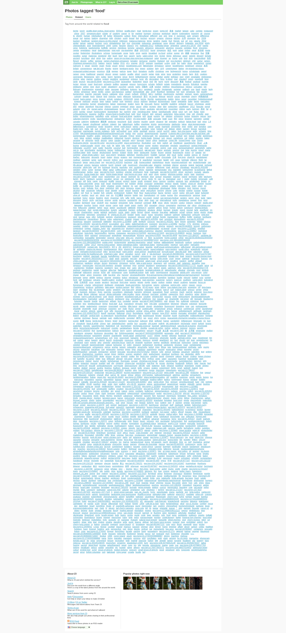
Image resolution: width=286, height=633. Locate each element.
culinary (77, 96)
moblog (97, 79)
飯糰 (82, 321)
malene (126, 186)
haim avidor (127, 251)
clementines (93, 219)
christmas (159, 71)
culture (127, 36)
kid (126, 183)
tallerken (131, 155)
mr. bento (153, 96)
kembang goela (127, 68)
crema (195, 342)
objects (92, 311)
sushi (125, 38)
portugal (208, 165)
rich (145, 268)
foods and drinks (133, 285)
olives (141, 170)
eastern (183, 261)
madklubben (107, 138)
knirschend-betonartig (89, 328)
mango (89, 79)
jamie (93, 160)
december (108, 333)
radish (165, 143)
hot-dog (173, 203)
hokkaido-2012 (146, 45)
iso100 (166, 131)
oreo (175, 148)
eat (182, 41)
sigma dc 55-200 (118, 214)
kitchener (175, 304)
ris (132, 186)
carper (80, 340)
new (92, 87)
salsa (111, 170)
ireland (118, 165)
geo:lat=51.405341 (164, 221)
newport (138, 203)
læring (175, 33)
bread (131, 38)
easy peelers (171, 249)
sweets (192, 56)
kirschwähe (90, 150)
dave (102, 188)
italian (113, 104)
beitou (90, 172)
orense (96, 272)
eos (190, 41)
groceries (203, 48)
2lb (120, 247)
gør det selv (98, 68)
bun (209, 321)
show (189, 63)
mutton (210, 330)
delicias (175, 167)
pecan (77, 212)
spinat (150, 126)
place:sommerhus (132, 143)
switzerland (148, 345)
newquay (126, 231)
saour (87, 340)
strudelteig (158, 306)
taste (203, 198)
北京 (121, 304)
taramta (149, 247)
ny (209, 181)
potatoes (118, 99)
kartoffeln (99, 116)
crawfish (153, 226)
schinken (77, 304)
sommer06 (132, 200)
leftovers (100, 190)
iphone (83, 84)
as (170, 58)
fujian (165, 208)
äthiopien (132, 315)
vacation (108, 179)
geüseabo (168, 333)
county (144, 74)
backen (76, 41)
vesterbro (176, 74)
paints (144, 53)
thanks (108, 68)
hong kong (142, 84)
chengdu (191, 270)
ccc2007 (87, 148)
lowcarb (125, 140)
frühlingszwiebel (126, 333)
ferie (89, 181)
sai (166, 299)
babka (116, 63)
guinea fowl (133, 321)
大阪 (136, 162)
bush (115, 56)
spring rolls (175, 285)
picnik (75, 306)
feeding (99, 198)
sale (189, 36)
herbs (75, 104)
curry (105, 43)
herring (160, 190)
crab (169, 148)
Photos (69, 17)
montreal (158, 345)
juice (181, 112)
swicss (195, 155)
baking (95, 38)
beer (102, 101)
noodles (76, 56)
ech (111, 338)
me (156, 136)
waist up (178, 280)
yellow (81, 106)
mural (76, 311)
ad (171, 143)
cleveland (78, 342)
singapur (89, 333)
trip (99, 167)
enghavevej (119, 193)
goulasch (132, 217)
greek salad (128, 335)
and (195, 126)
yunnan (162, 155)
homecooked (145, 162)
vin (204, 152)
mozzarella (120, 311)
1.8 (209, 121)
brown (204, 181)
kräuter (175, 210)
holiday (132, 183)
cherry (194, 96)
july (186, 112)
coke (175, 190)
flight (201, 160)
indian (187, 50)
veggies (199, 138)
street (137, 74)
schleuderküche (80, 114)
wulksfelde (116, 235)
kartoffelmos (113, 256)
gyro (134, 265)
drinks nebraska (114, 294)
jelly (122, 198)
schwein (107, 84)
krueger (163, 58)
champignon (78, 287)
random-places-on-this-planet (104, 41)
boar (107, 190)
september (159, 183)
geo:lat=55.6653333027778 (195, 268)
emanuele (200, 330)
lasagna (92, 114)
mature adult (180, 289)
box (125, 56)
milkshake (77, 148)
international (165, 200)
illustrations (97, 53)
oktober (169, 116)
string (75, 328)
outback (186, 89)
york (121, 101)
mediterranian (79, 172)
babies (101, 63)
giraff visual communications (166, 247)
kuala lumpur (151, 193)
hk (113, 145)
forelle (163, 217)
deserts (186, 84)
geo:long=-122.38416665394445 (175, 240)
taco (116, 268)
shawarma (143, 258)
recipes (152, 106)
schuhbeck (101, 214)
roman (208, 63)
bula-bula (89, 233)
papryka (107, 292)
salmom (176, 214)
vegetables (85, 50)
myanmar (114, 198)
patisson (144, 321)
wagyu (157, 342)
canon (124, 33)
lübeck (99, 96)
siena (137, 294)
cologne (171, 263)
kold (121, 205)
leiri (141, 195)
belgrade (77, 277)
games (87, 38)
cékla (145, 106)
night (187, 77)
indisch (145, 114)
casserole (90, 190)
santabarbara (126, 328)
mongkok (185, 96)
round (203, 188)
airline (86, 87)
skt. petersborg (172, 323)
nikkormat (118, 138)
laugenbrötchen (103, 330)
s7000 (76, 133)
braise (187, 116)
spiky (129, 345)
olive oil (76, 195)
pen (185, 136)
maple (164, 41)
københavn (128, 124)
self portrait (121, 131)
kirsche (115, 167)
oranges (78, 181)
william (113, 301)
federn (76, 315)
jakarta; (206, 172)
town (202, 112)
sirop (138, 53)
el (74, 323)
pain (110, 318)
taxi (108, 323)
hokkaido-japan (162, 45)
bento (75, 31)
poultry (204, 92)
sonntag (150, 167)
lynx (75, 208)
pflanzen (127, 96)
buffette (104, 48)
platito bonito (119, 318)
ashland (94, 235)
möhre (167, 328)
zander (117, 140)
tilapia (88, 321)
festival (188, 81)
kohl (133, 114)
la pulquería (199, 170)
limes (167, 311)
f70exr (131, 136)
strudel (142, 306)
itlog (177, 221)
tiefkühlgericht (141, 77)
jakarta (197, 41)
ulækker (92, 208)
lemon (122, 66)
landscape (144, 152)
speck (182, 210)
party (188, 109)
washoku (123, 167)
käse (82, 138)
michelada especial (141, 326)
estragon (193, 304)
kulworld (205, 193)
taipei (94, 92)
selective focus (118, 342)
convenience (86, 68)
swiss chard (94, 162)
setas (196, 294)
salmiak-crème (184, 338)
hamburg (91, 179)
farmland (86, 203)
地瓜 (169, 50)
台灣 (184, 38)
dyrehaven (138, 172)
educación (160, 48)
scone (76, 321)
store (122, 188)
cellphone (146, 299)
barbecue (163, 140)
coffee (91, 61)
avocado (157, 119)
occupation (114, 224)
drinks (77, 92)
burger (93, 104)
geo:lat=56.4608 (169, 235)
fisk (198, 92)
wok (145, 174)
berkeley (123, 321)
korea (185, 71)
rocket (156, 198)
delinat (156, 217)
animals (167, 150)
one (165, 36)
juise (153, 129)
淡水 (197, 74)
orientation (136, 299)
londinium (189, 66)
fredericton (85, 53)
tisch (182, 294)
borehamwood (110, 249)
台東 (151, 87)
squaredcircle (185, 195)
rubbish (86, 256)
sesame (76, 140)
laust (92, 195)
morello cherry (142, 155)
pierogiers (204, 342)
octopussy (188, 208)
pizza (95, 99)
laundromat (207, 308)
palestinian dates (147, 245)
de (81, 186)
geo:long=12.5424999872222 (145, 240)
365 (146, 205)
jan (144, 318)
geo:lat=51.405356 (149, 219)
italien (181, 68)
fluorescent (169, 306)
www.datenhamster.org (137, 226)
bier (129, 268)
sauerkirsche (190, 143)
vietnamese (119, 119)
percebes (158, 214)
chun (197, 198)
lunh (95, 148)
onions (87, 165)
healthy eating (108, 280)
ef (110, 33)
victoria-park (147, 136)
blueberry (150, 265)
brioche (122, 200)
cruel (171, 258)
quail (95, 308)
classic (192, 285)
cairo (134, 268)
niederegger (79, 214)
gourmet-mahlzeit (179, 162)
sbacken (159, 231)
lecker (76, 84)
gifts (111, 311)
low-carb (148, 104)
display (200, 183)
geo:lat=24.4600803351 (173, 254)
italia (75, 183)
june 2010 (164, 313)
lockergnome (120, 242)
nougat (190, 210)
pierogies (91, 214)
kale (192, 174)
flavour (95, 318)
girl (122, 129)
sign (134, 112)
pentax (182, 190)
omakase (77, 124)
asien (133, 205)
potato (167, 84)
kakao (108, 101)
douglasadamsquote (200, 296)
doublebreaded (152, 228)
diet (168, 155)
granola (154, 212)
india (87, 129)
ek (83, 140)
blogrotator (101, 238)
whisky (97, 263)
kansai (82, 217)
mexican (111, 313)
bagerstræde (106, 226)
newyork (132, 176)
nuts (109, 145)
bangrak (199, 165)
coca (91, 282)
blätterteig (94, 121)
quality (200, 265)
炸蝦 (76, 282)
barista (104, 256)
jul (124, 345)
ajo (210, 258)
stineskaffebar (119, 226)
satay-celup (148, 56)
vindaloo (116, 277)
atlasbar (181, 270)
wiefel (166, 77)
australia (151, 109)
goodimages (178, 66)
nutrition (158, 94)
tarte (196, 210)
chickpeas (199, 104)
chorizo (207, 221)
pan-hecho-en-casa (133, 174)
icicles (163, 318)
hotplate (100, 217)
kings (149, 41)
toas (193, 340)
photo (130, 152)
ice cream (147, 198)
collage (165, 186)
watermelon (92, 306)
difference (204, 36)
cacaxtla (143, 323)
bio (198, 38)
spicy (133, 140)
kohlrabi (185, 160)
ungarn (195, 36)
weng (191, 198)
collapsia (165, 285)
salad (180, 50)
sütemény (197, 251)
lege (171, 36)
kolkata (90, 188)
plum (106, 198)
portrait (179, 136)
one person (196, 272)
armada (118, 265)
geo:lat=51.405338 (81, 176)
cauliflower (184, 106)
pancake (123, 136)
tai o (141, 89)
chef (199, 45)
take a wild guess (144, 263)
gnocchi (106, 160)
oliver (180, 172)
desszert (174, 81)
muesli (205, 155)
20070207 (144, 50)
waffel (157, 157)
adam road (150, 261)
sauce (139, 106)
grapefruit (99, 89)
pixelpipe (145, 124)
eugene (77, 101)
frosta (108, 66)
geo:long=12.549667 (187, 231)
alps (99, 342)
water (100, 148)
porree (95, 152)
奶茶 (151, 321)
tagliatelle (182, 101)
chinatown (184, 167)
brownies (97, 275)
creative (147, 296)
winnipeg (119, 296)
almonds (89, 140)
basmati (155, 326)
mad (139, 31)
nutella (189, 190)
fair (116, 333)
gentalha (196, 263)
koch (92, 96)
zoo (118, 176)
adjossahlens (139, 330)
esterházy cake (111, 254)
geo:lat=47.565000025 (190, 333)
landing (156, 41)
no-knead (165, 228)
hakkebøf (77, 272)
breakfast (153, 53)
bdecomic (85, 157)
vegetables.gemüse (82, 335)
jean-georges (148, 280)
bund (153, 50)
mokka (169, 282)
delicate (84, 315)
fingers (108, 321)
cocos (199, 285)
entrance (178, 308)
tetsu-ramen (179, 114)
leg (102, 162)
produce (89, 287)
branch (189, 256)
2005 (75, 112)
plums (203, 212)
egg (167, 71)
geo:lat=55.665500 (90, 231)
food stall (113, 304)
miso (204, 121)
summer (177, 89)
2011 (122, 63)
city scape (152, 323)
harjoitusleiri (149, 195)
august (158, 176)
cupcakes (198, 87)
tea (121, 112)
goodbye (174, 261)
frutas (196, 112)
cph (190, 112)
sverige (77, 318)
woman (98, 170)
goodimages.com (134, 66)
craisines (112, 308)
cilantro (136, 121)
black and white (86, 183)
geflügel (158, 321)
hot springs (147, 285)
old (193, 114)
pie (205, 87)
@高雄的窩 (203, 96)
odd (165, 301)
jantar (151, 74)
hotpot (115, 101)
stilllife (92, 277)
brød (165, 119)
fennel (140, 212)
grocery (152, 38)
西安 (203, 109)
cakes (173, 131)
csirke (87, 245)
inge (189, 114)
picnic (144, 179)
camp (95, 181)
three (134, 36)
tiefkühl (159, 84)
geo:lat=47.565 (177, 330)
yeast (150, 318)
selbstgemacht (185, 311)
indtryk (162, 323)
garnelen (198, 119)
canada (76, 121)
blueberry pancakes (135, 228)
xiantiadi (143, 131)
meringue (181, 205)
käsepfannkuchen (105, 119)
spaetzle (149, 170)
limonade (197, 321)
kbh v (150, 94)
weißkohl (165, 342)
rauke (96, 212)
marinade (154, 172)
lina (137, 68)
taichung (208, 176)
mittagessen (186, 321)
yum (183, 92)
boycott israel (168, 251)
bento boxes (98, 321)
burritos (87, 205)
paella (205, 45)
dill (191, 299)
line (134, 133)
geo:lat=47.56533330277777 (94, 258)
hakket (195, 277)
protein (89, 138)
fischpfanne (138, 313)
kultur (109, 36)
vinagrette (86, 308)
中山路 (158, 330)
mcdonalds (118, 340)
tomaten (134, 61)
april (151, 174)
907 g (114, 247)
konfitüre (144, 338)
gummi (174, 313)
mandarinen (172, 217)
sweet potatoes (157, 249)
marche (88, 94)
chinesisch (138, 150)
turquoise (117, 345)
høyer (99, 208)
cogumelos (171, 205)
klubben (130, 261)
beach (124, 176)
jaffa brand (186, 247)
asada (97, 282)
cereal (138, 308)
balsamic (135, 338)
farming (117, 77)
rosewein (153, 224)
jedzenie (198, 292)
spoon (169, 138)
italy (157, 68)
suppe (177, 53)
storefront (89, 106)
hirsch (85, 200)
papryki (189, 292)
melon (92, 198)
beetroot (153, 101)
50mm (200, 140)
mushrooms (169, 94)
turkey (129, 119)
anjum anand (163, 261)
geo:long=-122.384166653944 (87, 242)
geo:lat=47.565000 (81, 330)
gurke (180, 155)
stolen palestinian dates (127, 245)
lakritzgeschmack (168, 326)
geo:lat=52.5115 (107, 172)
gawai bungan (79, 210)
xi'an (83, 109)
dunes (104, 263)
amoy (89, 275)
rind (151, 81)
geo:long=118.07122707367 (198, 254)
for (133, 33)
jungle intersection (101, 210)
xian (207, 114)
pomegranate (79, 136)
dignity (79, 36)
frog (96, 188)
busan (122, 109)
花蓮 (108, 71)
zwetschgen (140, 335)
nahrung (77, 66)
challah (128, 219)
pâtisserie (87, 272)
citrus (194, 205)
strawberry (112, 87)
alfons (159, 208)
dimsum (145, 294)
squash (95, 101)
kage (129, 71)
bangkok (202, 129)
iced (106, 311)
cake (192, 31)
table (118, 145)
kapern (94, 340)
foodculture (78, 235)
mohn (186, 174)
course (207, 33)
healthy (90, 136)
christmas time (144, 112)
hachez (182, 224)
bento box (147, 31)
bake (190, 101)
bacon (190, 104)
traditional (90, 74)
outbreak (185, 301)
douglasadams (80, 299)
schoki (110, 99)
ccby (119, 231)
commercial (189, 308)
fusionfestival (121, 315)
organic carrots (142, 249)
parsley (186, 129)
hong (167, 81)
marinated (92, 299)
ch (193, 152)
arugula (183, 165)
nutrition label (79, 152)
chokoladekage (111, 109)
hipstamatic (167, 89)
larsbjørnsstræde (136, 270)
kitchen (177, 38)
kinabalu (121, 155)
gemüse (98, 61)
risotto (198, 136)
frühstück (195, 84)
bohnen (195, 109)
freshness (98, 333)
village (157, 335)
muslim (144, 121)
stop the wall (181, 251)
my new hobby (139, 119)
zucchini (122, 87)
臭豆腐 (165, 330)
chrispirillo (175, 126)
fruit (170, 41)
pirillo (190, 126)
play (182, 77)
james (135, 126)
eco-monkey (176, 61)
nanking (137, 116)
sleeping (143, 186)
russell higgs (184, 140)
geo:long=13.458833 (175, 233)
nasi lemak (126, 256)
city (88, 109)
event (194, 323)
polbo (103, 77)
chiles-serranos (80, 261)
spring (163, 148)
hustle (179, 277)
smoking (116, 289)
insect (187, 152)
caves (108, 289)
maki (125, 308)
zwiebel (76, 345)
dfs (146, 79)
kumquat (106, 167)
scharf (182, 212)
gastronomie (161, 99)
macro (109, 63)
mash (181, 292)
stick (146, 200)
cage (144, 188)
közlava (140, 235)
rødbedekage (168, 242)
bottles (116, 84)
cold (105, 296)
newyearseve (162, 272)
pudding (173, 104)
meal (194, 50)
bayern (115, 152)
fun (178, 63)
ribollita (143, 328)
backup (103, 270)
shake (210, 212)
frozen (161, 152)
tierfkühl (142, 221)
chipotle (199, 114)
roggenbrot (78, 228)
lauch (144, 214)
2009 (153, 92)
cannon (162, 181)
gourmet (166, 315)
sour (194, 338)
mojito (147, 282)
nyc (136, 45)
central (139, 311)
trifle (190, 251)
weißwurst (119, 299)
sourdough (121, 208)
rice (128, 43)
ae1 (122, 224)
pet (188, 340)
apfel (195, 131)
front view (124, 282)
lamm (196, 212)
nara (88, 217)
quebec (85, 195)
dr (200, 155)
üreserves (153, 338)
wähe (208, 148)
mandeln (177, 170)
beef (121, 56)
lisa (103, 58)
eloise (108, 205)
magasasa (121, 233)
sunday (99, 179)
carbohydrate (199, 242)
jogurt (201, 150)
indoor (180, 186)
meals (185, 74)
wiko (83, 79)
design (83, 61)
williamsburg (154, 186)
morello (86, 326)
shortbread (95, 124)
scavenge (160, 280)
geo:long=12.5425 (156, 233)
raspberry (108, 268)
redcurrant (105, 328)
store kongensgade (196, 124)
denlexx (136, 138)
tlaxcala (199, 106)
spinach (158, 114)
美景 (206, 66)
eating (110, 58)
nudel (103, 87)
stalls (127, 212)
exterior (103, 165)
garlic (137, 87)
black (145, 81)
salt (94, 167)
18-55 (141, 63)
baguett (85, 345)
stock (102, 195)
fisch (135, 71)
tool (176, 340)
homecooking (100, 112)
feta (90, 289)
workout (76, 270)
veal (121, 160)
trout (139, 114)
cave (125, 272)
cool (179, 179)
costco (182, 203)
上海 (205, 143)
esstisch (119, 280)
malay (109, 157)
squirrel (175, 150)
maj (182, 150)
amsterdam (195, 181)
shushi (182, 340)
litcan (199, 143)
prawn (138, 188)
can (192, 306)
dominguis (207, 136)
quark (174, 315)
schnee (106, 53)
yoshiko (122, 306)
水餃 (105, 275)
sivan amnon (140, 251)
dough (149, 306)
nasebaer (158, 63)
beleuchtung (184, 296)
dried (174, 112)
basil (198, 89)
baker (207, 138)
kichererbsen (164, 101)
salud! (149, 242)
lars (186, 181)
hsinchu (112, 96)
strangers (158, 263)
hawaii (86, 124)
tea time (112, 275)
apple (208, 104)
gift (84, 181)
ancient (76, 58)
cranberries (79, 268)
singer (199, 289)
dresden (182, 188)
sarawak (124, 84)
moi (154, 299)
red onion (184, 299)
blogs (169, 56)
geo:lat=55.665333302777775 (182, 265)
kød (83, 190)
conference (88, 186)
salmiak (103, 318)
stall (179, 263)
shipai (206, 251)
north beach (125, 126)
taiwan (186, 31)
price (207, 265)
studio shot (208, 203)
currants (149, 157)
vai (157, 200)
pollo (175, 200)
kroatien (76, 203)
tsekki (135, 195)
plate (107, 89)
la (164, 179)
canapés (140, 48)
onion (190, 79)
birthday (174, 77)
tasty (211, 89)
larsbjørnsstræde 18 (154, 270)
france (157, 104)
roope (148, 145)
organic (160, 38)
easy (86, 342)
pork (175, 50)
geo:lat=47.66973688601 (151, 301)
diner (121, 254)
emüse (189, 212)
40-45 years (148, 287)
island (184, 176)
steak (149, 116)
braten (131, 104)
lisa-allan (164, 212)
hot (177, 92)
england (148, 181)
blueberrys (208, 299)
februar (162, 96)
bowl (204, 195)
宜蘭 (207, 53)
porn (76, 138)
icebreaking (184, 33)
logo (116, 338)
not (81, 38)
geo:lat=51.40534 (100, 224)
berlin (196, 101)
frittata (199, 221)
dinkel (159, 210)
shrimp (76, 79)
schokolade (194, 71)
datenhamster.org (140, 224)
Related (79, 17)
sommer (76, 155)
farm (191, 74)
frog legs (182, 157)
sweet (203, 71)
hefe (113, 131)
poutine (76, 258)
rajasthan (83, 289)
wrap (157, 287)
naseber (77, 226)
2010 (129, 109)
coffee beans (121, 170)
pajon (85, 277)
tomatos (202, 126)
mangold (166, 126)
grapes (163, 174)
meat (94, 50)
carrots (131, 87)
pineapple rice (118, 228)
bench (109, 340)
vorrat (207, 106)
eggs (82, 74)
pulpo (182, 193)
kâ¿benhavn (155, 254)
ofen (94, 217)
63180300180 (79, 247)
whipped (147, 292)
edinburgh (129, 179)
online (169, 53)
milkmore (123, 41)
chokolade (119, 285)
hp (211, 340)
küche (143, 99)
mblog (182, 109)
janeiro (133, 282)
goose (187, 186)
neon (100, 176)
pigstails (174, 145)
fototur (141, 145)
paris (119, 96)
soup (165, 43)
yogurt (89, 112)
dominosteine (170, 231)
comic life (173, 140)
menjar (152, 77)
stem (140, 268)
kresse (194, 129)
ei (211, 109)
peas (160, 203)
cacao (177, 96)
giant (75, 289)
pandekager (201, 157)
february (77, 89)
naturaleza (149, 289)
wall (103, 183)
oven (83, 188)
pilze (121, 94)
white (135, 131)
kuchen (98, 43)
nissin (97, 145)
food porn (98, 84)
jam (130, 157)
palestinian (78, 233)
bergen (168, 193)
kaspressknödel (97, 345)
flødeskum (122, 270)
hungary (147, 33)
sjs (211, 210)
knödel (131, 214)
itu (138, 176)
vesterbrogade (199, 162)
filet (132, 287)
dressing (77, 200)
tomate (86, 96)
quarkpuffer (184, 315)
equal (75, 38)
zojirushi (196, 214)
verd (75, 217)
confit (148, 217)
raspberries (87, 270)
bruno (129, 150)
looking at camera (133, 280)
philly (207, 43)
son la (76, 150)
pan (141, 148)
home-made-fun (91, 174)
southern (187, 280)
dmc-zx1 (130, 238)
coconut (117, 148)
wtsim (178, 129)
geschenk (122, 121)
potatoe (96, 138)
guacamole (158, 292)
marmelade (88, 131)
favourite (203, 304)
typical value (138, 247)
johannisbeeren (87, 116)
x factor (88, 285)
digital (140, 183)
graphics (189, 294)
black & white (92, 323)
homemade (117, 53)
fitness (103, 219)
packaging (97, 335)
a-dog (167, 63)
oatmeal (185, 258)
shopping (191, 38)
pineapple (123, 203)
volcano (96, 280)
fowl (161, 219)
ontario (173, 186)
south (140, 181)
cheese (199, 66)
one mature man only (177, 287)
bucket (208, 183)
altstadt (198, 261)
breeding (180, 306)
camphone (178, 138)
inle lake (153, 304)
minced (187, 277)
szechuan (115, 129)
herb (75, 280)
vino (103, 145)
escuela (178, 48)
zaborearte (78, 245)
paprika (204, 84)
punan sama (97, 109)
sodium (188, 242)
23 (75, 294)
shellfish (201, 228)
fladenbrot (110, 326)
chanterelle (117, 335)
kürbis (128, 133)
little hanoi (132, 306)
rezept (76, 99)
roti (117, 326)
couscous (129, 340)
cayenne (174, 292)
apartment (164, 340)
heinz (85, 198)
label (102, 174)
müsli (101, 205)
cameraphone (206, 94)
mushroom (133, 165)
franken (131, 210)
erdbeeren (141, 210)
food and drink (125, 116)
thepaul (156, 138)
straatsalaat (153, 188)
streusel (141, 217)
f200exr (119, 31)
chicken (117, 38)
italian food (191, 121)
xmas (132, 106)
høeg (209, 198)
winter (76, 43)
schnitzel (168, 219)
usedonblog (164, 304)
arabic (97, 136)
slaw (96, 172)
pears (196, 94)
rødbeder (174, 212)
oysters (85, 226)
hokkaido (189, 43)
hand (138, 179)
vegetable (195, 77)
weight (200, 328)
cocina (140, 133)
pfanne (175, 165)
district (157, 268)
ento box (205, 214)
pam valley (184, 245)
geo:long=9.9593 (153, 235)
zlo (112, 195)
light (128, 145)
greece (132, 84)
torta (131, 203)
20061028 (128, 99)
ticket (115, 321)
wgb (144, 254)
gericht (170, 96)
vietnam (149, 63)
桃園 (187, 53)
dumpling (162, 277)
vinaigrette (174, 299)
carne (115, 205)
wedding (114, 79)
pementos (84, 104)
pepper (115, 71)
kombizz (119, 172)
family (75, 179)
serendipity (200, 148)
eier (131, 167)
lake (200, 176)
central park (94, 315)
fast (123, 43)
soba (109, 219)
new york (116, 50)
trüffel (189, 217)
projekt (155, 340)
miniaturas (133, 277)
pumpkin (179, 94)
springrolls (78, 77)
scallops (184, 282)
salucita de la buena (187, 326)
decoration (154, 79)
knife (133, 198)
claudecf (183, 79)
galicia (123, 71)
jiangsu (111, 233)
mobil (186, 179)
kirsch (115, 136)
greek (138, 136)
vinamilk (139, 342)
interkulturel (97, 36)
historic (183, 183)
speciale (97, 94)
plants (204, 89)
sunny (129, 330)
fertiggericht (175, 71)
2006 (108, 45)
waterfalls (77, 326)
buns (137, 104)
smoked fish (157, 296)
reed (198, 270)
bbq (165, 106)
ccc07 (150, 335)
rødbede (132, 208)
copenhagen (171, 68)
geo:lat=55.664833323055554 (199, 238)
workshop (166, 33)
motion (161, 282)
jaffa (127, 198)
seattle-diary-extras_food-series (100, 31)
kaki (147, 272)
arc (97, 195)
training (127, 195)
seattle (130, 74)
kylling (115, 160)
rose (194, 140)
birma (105, 304)
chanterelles (86, 212)
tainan (83, 43)
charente (139, 238)
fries (200, 200)
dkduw (172, 129)
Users (88, 17)
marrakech (129, 304)
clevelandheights (137, 275)
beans (105, 94)
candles (170, 181)
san (136, 186)
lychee (173, 208)
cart (172, 289)
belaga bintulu (201, 208)
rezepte (205, 81)
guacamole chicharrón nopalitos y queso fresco (188, 318)
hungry (128, 138)
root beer (154, 294)
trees (155, 181)
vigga (205, 289)
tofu (123, 145)
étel (109, 56)
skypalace (159, 66)
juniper (208, 277)
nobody (197, 203)
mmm (136, 99)
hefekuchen (120, 150)
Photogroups (87, 2)
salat (156, 58)
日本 (174, 157)
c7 (145, 238)
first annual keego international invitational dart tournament (173, 275)
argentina (174, 45)
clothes (138, 340)
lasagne (163, 133)
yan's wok (94, 226)
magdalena (184, 200)
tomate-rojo (173, 256)
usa (192, 89)
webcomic (106, 136)
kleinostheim (179, 219)
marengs (99, 268)
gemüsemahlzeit (186, 148)
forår (146, 172)
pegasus (77, 265)
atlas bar (112, 270)
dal (189, 205)
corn (210, 126)
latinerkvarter (171, 270)
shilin (103, 186)
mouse (119, 181)
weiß (117, 258)
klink (87, 235)
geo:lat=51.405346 (199, 167)
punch (137, 254)
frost (87, 193)
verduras (112, 121)
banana (95, 165)
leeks (137, 214)
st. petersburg (107, 315)
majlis (140, 205)
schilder (163, 294)
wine (163, 74)
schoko (151, 84)
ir (147, 254)
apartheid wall (154, 251)
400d (103, 272)
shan (141, 200)
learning (195, 33)
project (126, 181)
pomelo (109, 217)
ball (123, 148)
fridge (174, 188)
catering (85, 121)
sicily (91, 200)
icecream (158, 160)
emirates (173, 121)
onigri (198, 308)
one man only (128, 289)
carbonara (206, 226)
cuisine (115, 106)
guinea (153, 258)
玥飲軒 (145, 87)
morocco (146, 340)
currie (120, 212)
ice (122, 179)
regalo (123, 268)
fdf (105, 36)
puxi (103, 155)
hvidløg (154, 155)
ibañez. (76, 157)
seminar (196, 195)
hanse (166, 321)
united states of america (143, 231)
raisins (156, 285)
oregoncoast (104, 235)
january (150, 330)
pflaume (184, 304)
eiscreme (77, 167)
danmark (95, 256)
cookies (203, 74)
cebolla (109, 193)
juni (163, 138)
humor (154, 152)
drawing (157, 165)
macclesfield (199, 58)
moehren (200, 174)
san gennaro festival (169, 198)
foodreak (182, 335)
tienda (136, 328)
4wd (89, 210)
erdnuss (204, 224)
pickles (155, 145)
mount (128, 190)
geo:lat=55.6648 (94, 81)
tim (210, 338)
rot (158, 195)
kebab (191, 136)
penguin (144, 176)
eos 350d (199, 43)
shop (156, 174)
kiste (157, 74)
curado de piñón (155, 328)
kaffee (137, 124)
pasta (207, 50)
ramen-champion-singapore (116, 61)
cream (127, 94)
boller (75, 116)
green (142, 68)
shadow (110, 186)
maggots (83, 292)
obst (93, 58)
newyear (127, 265)
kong (161, 81)
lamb (75, 81)
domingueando (151, 133)
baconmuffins (101, 233)
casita (157, 126)
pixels (163, 268)
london (158, 87)
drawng (106, 335)
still (108, 272)
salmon (90, 43)
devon (108, 74)
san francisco (118, 92)
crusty (173, 228)
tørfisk (209, 170)
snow (125, 53)
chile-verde (163, 258)
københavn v (79, 126)
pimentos (191, 221)
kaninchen (103, 301)
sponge (107, 277)
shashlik (77, 308)
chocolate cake (146, 165)
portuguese (117, 272)
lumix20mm (188, 170)
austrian (145, 129)
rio (204, 321)
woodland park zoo (133, 296)
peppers (128, 101)
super (90, 170)
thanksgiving (88, 89)
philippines (206, 77)
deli (151, 114)
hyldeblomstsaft (205, 99)
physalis (139, 304)
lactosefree (126, 81)
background (148, 315)
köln (159, 143)
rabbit (94, 176)
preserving (78, 174)
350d (204, 41)
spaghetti (199, 79)
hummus (197, 233)
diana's (130, 45)
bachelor (128, 162)
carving (84, 311)
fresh (195, 48)
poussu (167, 296)
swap (177, 160)
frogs (100, 292)
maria (207, 150)
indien (191, 138)
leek (89, 152)
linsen (142, 109)
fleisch (76, 61)
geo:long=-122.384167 (189, 235)
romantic (125, 258)
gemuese (143, 61)
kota (187, 150)
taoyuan (140, 140)
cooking (116, 33)
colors (107, 92)
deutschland (105, 152)
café (211, 179)
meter (82, 306)
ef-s (128, 63)
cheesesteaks (79, 45)
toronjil (197, 226)
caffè (135, 221)
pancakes (205, 101)
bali (199, 121)
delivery (180, 43)
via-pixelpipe (127, 50)
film (175, 119)
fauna (160, 193)
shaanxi (159, 121)
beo (84, 304)
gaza (106, 208)
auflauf (128, 92)
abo (147, 92)
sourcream (124, 338)
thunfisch (161, 92)
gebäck (103, 212)
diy (182, 53)
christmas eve (204, 205)
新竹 (146, 96)
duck (97, 87)
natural (109, 345)
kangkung (78, 333)
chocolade (166, 157)
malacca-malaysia (137, 41)
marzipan (77, 131)
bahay (180, 208)
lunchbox (85, 58)
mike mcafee (128, 294)
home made (146, 138)
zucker (76, 53)
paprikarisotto (165, 112)
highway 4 (141, 208)
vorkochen (172, 106)
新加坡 (201, 50)
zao (209, 162)
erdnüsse (194, 301)
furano (208, 323)
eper (184, 126)
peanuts (179, 181)
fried (136, 193)
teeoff (103, 313)
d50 (75, 106)
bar (119, 124)
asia (89, 45)
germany (189, 172)
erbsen (103, 129)
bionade (198, 299)
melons (192, 328)
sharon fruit (129, 249)
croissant (148, 183)
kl (140, 160)
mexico (168, 183)
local (174, 155)
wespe (135, 301)
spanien (176, 176)
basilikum (130, 311)
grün (205, 200)
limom (183, 221)
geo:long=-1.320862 (187, 228)
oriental (128, 172)
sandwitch (175, 321)
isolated (135, 256)
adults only (185, 272)
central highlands (199, 145)
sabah (101, 299)
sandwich (148, 89)
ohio (179, 268)
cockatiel (127, 301)
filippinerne (89, 77)
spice (181, 119)
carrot (159, 131)
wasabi (160, 299)
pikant (176, 282)
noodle (157, 89)
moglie (165, 335)
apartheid (204, 210)
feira (162, 79)
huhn (132, 53)
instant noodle (86, 145)
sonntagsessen (131, 160)
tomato (208, 56)
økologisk (139, 261)
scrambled (162, 256)
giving (115, 68)
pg (205, 186)
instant (123, 152)
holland (159, 129)
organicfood (160, 308)
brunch (82, 81)
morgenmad (139, 157)
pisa (127, 299)
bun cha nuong (184, 131)
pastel (96, 270)
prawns (124, 157)
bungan (167, 210)
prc (171, 340)
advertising (93, 261)
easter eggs (107, 242)
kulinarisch (137, 96)
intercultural (143, 36)
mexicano (195, 258)
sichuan (114, 116)
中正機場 (119, 195)
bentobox (171, 92)
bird (105, 96)
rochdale (167, 165)
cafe (124, 165)
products (110, 299)
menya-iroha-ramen (106, 245)
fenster (158, 315)
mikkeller (107, 221)
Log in (112, 2)
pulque (157, 242)
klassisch (77, 162)
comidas (187, 48)
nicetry (148, 313)
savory (132, 56)
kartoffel (164, 104)
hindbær (90, 268)
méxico (189, 87)
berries (76, 188)
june (130, 131)
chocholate (202, 326)
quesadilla (90, 238)
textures (133, 89)
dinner (172, 43)
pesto (100, 126)
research (137, 345)
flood (166, 292)
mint (189, 188)
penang (87, 221)
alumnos (170, 48)
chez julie (120, 238)
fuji (163, 116)
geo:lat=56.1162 (97, 143)
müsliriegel (203, 338)
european (181, 36)
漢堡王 (139, 318)
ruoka (163, 195)
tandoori (77, 231)
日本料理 (84, 282)
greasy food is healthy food (118, 114)
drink (98, 58)
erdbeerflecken (197, 315)
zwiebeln (86, 160)
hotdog (129, 193)
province (101, 71)
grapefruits (195, 249)
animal (168, 152)
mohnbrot (202, 231)
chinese (168, 38)
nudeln (123, 74)
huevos (204, 258)
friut (93, 330)
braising (195, 116)
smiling (160, 311)
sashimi (151, 208)
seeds (118, 186)
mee (203, 263)
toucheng (77, 256)
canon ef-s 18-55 (188, 45)
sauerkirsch (184, 145)
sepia (97, 183)
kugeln (114, 210)
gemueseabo (161, 170)
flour (141, 193)
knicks (154, 124)
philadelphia (115, 43)
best (202, 301)
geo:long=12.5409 (111, 81)
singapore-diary (94, 33)
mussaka (182, 313)
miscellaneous (177, 87)
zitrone (168, 190)
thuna (131, 308)
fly (155, 179)
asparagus (164, 136)
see (160, 36)
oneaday (153, 205)
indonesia (146, 43)
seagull (141, 265)
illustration (146, 143)
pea (106, 203)
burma (76, 145)
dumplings (101, 150)
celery (184, 285)
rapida (76, 50)
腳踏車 (104, 121)
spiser (178, 258)
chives (103, 323)
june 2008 (132, 170)
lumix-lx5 (164, 31)
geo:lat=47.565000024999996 (149, 333)
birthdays (124, 89)
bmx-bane (206, 287)
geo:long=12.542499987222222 (115, 240)
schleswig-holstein (148, 277)
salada (198, 152)
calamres (186, 263)
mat (107, 195)
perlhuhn (113, 212)
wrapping (192, 287)
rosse (134, 145)
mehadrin (195, 245)
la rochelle (158, 238)
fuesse (174, 311)
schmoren (178, 116)
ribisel (147, 212)
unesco (191, 289)
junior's (169, 280)
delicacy (92, 292)
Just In (75, 2)
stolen (112, 208)
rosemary (103, 306)
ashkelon (81, 249)
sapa (110, 140)
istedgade (128, 292)
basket (97, 193)
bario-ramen (85, 99)
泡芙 (209, 58)
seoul (183, 99)
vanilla (130, 323)
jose (187, 306)
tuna (169, 74)
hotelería (83, 48)
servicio (112, 48)
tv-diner (169, 79)
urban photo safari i (90, 155)
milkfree (166, 87)
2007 (83, 33)
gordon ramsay (122, 287)
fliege (86, 294)
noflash (135, 94)
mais (152, 200)
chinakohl (80, 323)
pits (108, 228)
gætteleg (89, 263)
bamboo (171, 277)
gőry (98, 77)
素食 (182, 81)
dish (191, 58)
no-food (161, 53)
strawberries (103, 104)
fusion (95, 205)
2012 (192, 106)
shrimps (196, 224)
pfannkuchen (204, 313)
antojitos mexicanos (136, 242)
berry (122, 330)
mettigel (76, 160)
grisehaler (164, 145)
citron (154, 140)
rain (159, 179)
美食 (171, 31)
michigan (86, 318)
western (105, 282)
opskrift (100, 203)
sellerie (175, 328)
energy (108, 200)
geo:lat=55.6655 (108, 231)
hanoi (148, 140)
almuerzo (149, 48)
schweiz (202, 131)
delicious (177, 56)
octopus (134, 79)
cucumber (192, 99)
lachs (138, 56)
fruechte (108, 148)
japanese (195, 53)
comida (199, 31)
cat (186, 138)
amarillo (139, 289)
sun (96, 129)
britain (76, 68)
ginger (116, 179)
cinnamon (123, 263)
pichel (132, 263)
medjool (174, 245)
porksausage (201, 306)
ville (140, 315)
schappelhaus (101, 338)
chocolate (136, 43)
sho (118, 275)
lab (92, 129)
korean (102, 99)
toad (182, 256)
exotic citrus (184, 249)
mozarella (174, 272)
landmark (207, 311)
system (105, 79)
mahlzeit (86, 101)
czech (175, 193)
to (74, 36)
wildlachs (77, 87)
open (200, 186)
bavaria (135, 190)
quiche (194, 150)
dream (172, 301)
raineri (168, 66)
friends (176, 41)
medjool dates (162, 245)
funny (110, 77)
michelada (185, 323)
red (167, 61)
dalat (197, 193)
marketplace (158, 162)
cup (154, 143)
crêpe (181, 238)
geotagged (124, 79)
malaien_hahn (99, 228)
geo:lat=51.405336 (195, 219)
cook (173, 63)
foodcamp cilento (81, 143)
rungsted (131, 318)
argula (170, 308)
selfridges (99, 287)
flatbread (121, 313)
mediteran (178, 143)
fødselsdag (148, 66)
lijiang (159, 150)
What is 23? (100, 2)
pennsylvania (164, 124)
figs (177, 301)
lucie (141, 79)
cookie (187, 155)
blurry (82, 179)
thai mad (99, 106)
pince (124, 77)
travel (173, 101)
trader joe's (78, 129)
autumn (76, 109)
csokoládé (135, 129)
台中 (162, 68)
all (201, 33)
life (155, 81)
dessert (200, 56)
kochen (144, 38)
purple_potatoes (102, 131)
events (93, 342)
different (153, 36)
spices (203, 116)
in (129, 33)
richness (156, 33)
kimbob (205, 270)
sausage (115, 89)
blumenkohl (113, 112)
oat (74, 340)
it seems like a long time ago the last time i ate (189, 133)
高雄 (136, 50)
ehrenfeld (192, 313)
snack (115, 66)
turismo (131, 48)
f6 (109, 214)
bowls (154, 282)
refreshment (98, 285)
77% (189, 224)
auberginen (118, 219)
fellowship (118, 36)
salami (100, 311)
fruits (97, 186)
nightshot (110, 188)
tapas (85, 162)
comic (115, 45)
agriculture (151, 190)
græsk (191, 165)
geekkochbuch (94, 304)
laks (150, 268)
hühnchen (186, 342)
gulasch (170, 226)
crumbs (115, 328)
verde (115, 200)
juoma (170, 195)
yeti (165, 263)
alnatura (151, 210)
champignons (120, 217)
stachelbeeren (79, 219)
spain (101, 66)
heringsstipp (132, 148)
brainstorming (98, 45)
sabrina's (172, 268)
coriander (154, 148)
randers (183, 198)
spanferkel (147, 160)
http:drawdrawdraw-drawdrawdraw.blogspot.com (102, 133)
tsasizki (87, 301)
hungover (205, 275)
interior (108, 106)
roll (82, 193)
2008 (203, 38)
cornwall (147, 203)
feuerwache (178, 152)
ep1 (170, 170)
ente (107, 116)
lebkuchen (186, 214)
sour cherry (111, 155)
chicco (162, 205)
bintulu (159, 289)
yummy (157, 116)
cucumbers (117, 292)
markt (127, 205)
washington (109, 176)
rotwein (113, 124)
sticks (166, 203)
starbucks (176, 124)
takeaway (78, 205)
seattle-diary (130, 31)
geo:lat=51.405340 (81, 224)
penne (189, 233)
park (100, 160)
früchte (151, 99)
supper (193, 200)
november (173, 109)
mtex (105, 251)
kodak (205, 190)
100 (172, 160)
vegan (115, 74)
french (136, 109)
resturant (103, 181)
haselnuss (77, 221)
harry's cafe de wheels (92, 296)
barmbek (77, 198)
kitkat (105, 170)
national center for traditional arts (88, 254)
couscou (151, 221)
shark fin (191, 157)
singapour (85, 92)
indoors (189, 203)
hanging (138, 292)
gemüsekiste (138, 92)
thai (202, 53)
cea (154, 256)
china (76, 33)
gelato (140, 282)
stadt (111, 258)
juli (166, 129)
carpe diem (197, 280)
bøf (80, 280)
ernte (174, 296)
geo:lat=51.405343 (114, 162)
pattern (76, 193)
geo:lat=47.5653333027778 (112, 261)
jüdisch (115, 330)
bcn (136, 323)
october (150, 68)
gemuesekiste (129, 235)
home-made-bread (114, 174)
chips (84, 170)
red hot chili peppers (104, 265)
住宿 (130, 121)
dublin (171, 99)
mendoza (122, 48)
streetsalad (165, 188)
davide (114, 190)
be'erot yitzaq (115, 251)
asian (185, 56)
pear (93, 203)
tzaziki (94, 301)
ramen (76, 74)
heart (103, 157)
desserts (95, 157)
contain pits (92, 247)
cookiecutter (147, 308)
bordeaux (87, 280)
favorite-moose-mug (202, 256)
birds (150, 179)
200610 (143, 94)
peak (80, 294)
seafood (196, 81)
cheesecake (87, 265)
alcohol (76, 190)
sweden (76, 170)
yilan (146, 148)
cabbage (114, 94)
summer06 (97, 221)
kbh (117, 188)
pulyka (82, 112)
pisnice (152, 131)
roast (90, 84)
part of (166, 289)
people (95, 66)
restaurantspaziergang (83, 338)
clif (199, 287)
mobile (194, 179)
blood (111, 296)
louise (133, 181)
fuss (119, 301)
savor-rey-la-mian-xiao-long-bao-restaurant (133, 58)
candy (152, 121)
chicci (128, 313)
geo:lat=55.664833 (183, 226)
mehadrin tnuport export (91, 251)
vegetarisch (199, 63)
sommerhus (91, 126)
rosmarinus (78, 263)
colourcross (146, 256)
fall (166, 121)
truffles (183, 217)
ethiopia (173, 335)
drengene (113, 263)
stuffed (191, 261)
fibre (150, 238)
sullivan (105, 124)
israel (121, 190)
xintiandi (182, 104)
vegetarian (157, 43)
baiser (110, 150)
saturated (123, 210)
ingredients (176, 84)
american (102, 308)
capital (206, 119)
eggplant (124, 106)
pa (108, 129)
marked (138, 33)
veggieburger (202, 340)
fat (207, 109)
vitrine (138, 287)
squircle (110, 238)
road (168, 167)
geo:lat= (133, 258)
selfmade (197, 311)
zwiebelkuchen (118, 323)
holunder (78, 301)
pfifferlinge (160, 167)
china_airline (150, 311)
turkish (201, 323)
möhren (144, 101)
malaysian (121, 104)
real (176, 79)
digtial (160, 77)
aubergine (168, 114)
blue (152, 176)
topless (99, 277)
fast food (114, 282)
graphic (152, 61)
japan (87, 66)
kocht (111, 165)
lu (91, 193)
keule (167, 162)
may (128, 129)
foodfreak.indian (136, 272)
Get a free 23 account (128, 2)
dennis (104, 140)
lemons (155, 313)
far (205, 160)
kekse (154, 112)
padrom (167, 214)
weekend (102, 56)
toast (172, 136)
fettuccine (82, 208)
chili (194, 61)
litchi (120, 249)
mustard (113, 203)
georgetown (126, 326)
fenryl (131, 77)
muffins (101, 114)
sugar (84, 56)
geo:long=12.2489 (114, 143)
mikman (93, 294)
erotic (92, 119)
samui (200, 61)
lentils (100, 92)
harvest (125, 275)
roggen (88, 228)
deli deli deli (161, 109)
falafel (166, 160)
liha (176, 195)
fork (102, 193)
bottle (75, 186)
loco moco (208, 292)
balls (152, 272)
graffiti (111, 181)
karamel (193, 282)
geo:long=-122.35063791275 (86, 313)
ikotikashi (109, 285)
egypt (116, 126)
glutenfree (137, 81)
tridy (146, 304)
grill (144, 116)
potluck (181, 121)
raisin (133, 212)
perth (97, 140)
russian (197, 190)
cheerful (106, 342)
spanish (100, 74)
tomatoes (143, 71)
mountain (167, 176)
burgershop (78, 94)
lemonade (203, 179)
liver (204, 233)
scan (170, 119)
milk (111, 38)
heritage (209, 315)
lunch (82, 31)
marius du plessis (94, 249)
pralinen (197, 217)
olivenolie (164, 338)
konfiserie (207, 217)
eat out (102, 294)
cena (75, 48)
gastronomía (94, 48)
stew (159, 106)
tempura (130, 188)
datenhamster (104, 50)
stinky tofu (87, 167)
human (87, 36)
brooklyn (109, 126)
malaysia (93, 56)
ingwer (136, 219)
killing (163, 287)
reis (156, 56)
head (108, 183)
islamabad (170, 179)
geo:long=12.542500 (136, 233)
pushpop (148, 342)
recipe (162, 56)
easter (105, 33)
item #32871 (104, 247)
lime (209, 131)
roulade (197, 172)
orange (134, 63)
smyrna (161, 226)
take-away (109, 287)
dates (127, 224)
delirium (187, 61)
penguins (193, 176)
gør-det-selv (150, 150)
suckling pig (139, 167)
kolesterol (208, 280)
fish (137, 38)
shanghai (103, 38)
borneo (195, 188)
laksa (184, 124)
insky (194, 186)
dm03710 (127, 247)
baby (183, 63)
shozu (116, 157)
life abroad (78, 165)
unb (180, 58)
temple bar (175, 342)
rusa (201, 277)
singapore (161, 50)
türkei (82, 275)
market (178, 31)
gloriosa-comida (175, 174)
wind (143, 190)
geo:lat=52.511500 (168, 172)
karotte (173, 338)
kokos (124, 277)
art (186, 41)
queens (143, 126)
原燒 (150, 119)
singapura (190, 92)
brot (185, 58)
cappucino (173, 294)
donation (129, 254)
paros (139, 198)
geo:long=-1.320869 (122, 221)
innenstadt (113, 306)
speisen (188, 94)
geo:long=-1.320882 (168, 224)
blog (207, 79)
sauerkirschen (98, 326)
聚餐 (155, 203)
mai (81, 150)
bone (190, 335)
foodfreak (85, 41)
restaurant (208, 31)
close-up (192, 183)
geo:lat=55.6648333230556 (86, 240)
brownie (188, 119)
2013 (93, 245)
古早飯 (191, 330)
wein (136, 152)
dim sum (190, 193)
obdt (177, 333)
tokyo (177, 99)
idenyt (102, 340)
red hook (99, 200)
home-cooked (171, 238)
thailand (161, 61)
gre (190, 162)
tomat (75, 292)
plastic (176, 183)
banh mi (130, 342)
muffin (151, 71)
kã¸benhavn (99, 289)
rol (212, 265)
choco (136, 101)
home (174, 58)
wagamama (161, 265)
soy (119, 308)
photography (118, 183)
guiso (150, 214)
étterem (193, 160)
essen (155, 31)
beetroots (179, 242)
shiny (156, 318)
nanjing (127, 112)
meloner (184, 328)
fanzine (122, 45)
